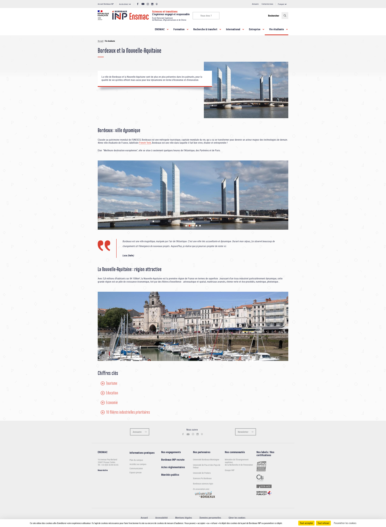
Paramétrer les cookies (345, 523)
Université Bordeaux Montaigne (206, 459)
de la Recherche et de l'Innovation (239, 464)
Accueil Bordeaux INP (106, 4)
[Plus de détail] (289, 523)
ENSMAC (160, 29)
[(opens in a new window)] (205, 499)
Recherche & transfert (205, 29)
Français (281, 4)
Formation (179, 29)
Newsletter (243, 432)
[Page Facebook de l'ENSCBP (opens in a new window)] (137, 4)
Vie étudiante (276, 29)
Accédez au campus (138, 464)
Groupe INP (229, 470)
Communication (136, 468)
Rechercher (273, 15)
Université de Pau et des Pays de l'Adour (206, 466)
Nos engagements (171, 452)
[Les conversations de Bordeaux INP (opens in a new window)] (157, 4)
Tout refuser (323, 523)
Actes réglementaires (173, 467)
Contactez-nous (267, 4)
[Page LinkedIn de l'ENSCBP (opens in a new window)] (152, 4)
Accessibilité (161, 517)
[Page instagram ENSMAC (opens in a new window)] (148, 4)
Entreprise (254, 29)
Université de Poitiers (202, 472)
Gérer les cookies (237, 517)
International (233, 29)
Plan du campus (136, 460)
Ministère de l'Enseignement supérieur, (236, 461)
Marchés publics (170, 474)
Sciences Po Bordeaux (202, 478)
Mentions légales (183, 517)
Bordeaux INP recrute (173, 459)
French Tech (145, 142)
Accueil (100, 41)
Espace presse (136, 472)
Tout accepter (306, 523)
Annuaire (255, 4)
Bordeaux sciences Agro (203, 483)
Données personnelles (210, 517)
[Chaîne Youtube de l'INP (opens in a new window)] (143, 4)
